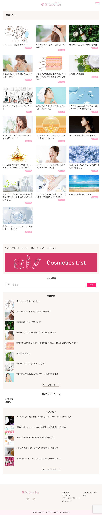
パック (25, 248)
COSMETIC (66, 495)
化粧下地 (34, 248)
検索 (91, 285)
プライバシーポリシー (70, 498)
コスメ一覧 (51, 469)
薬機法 (8, 402)
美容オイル (51, 248)
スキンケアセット (12, 248)
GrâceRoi (65, 492)
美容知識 (9, 399)
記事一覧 (51, 385)
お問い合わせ (67, 501)
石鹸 (42, 248)
